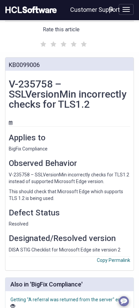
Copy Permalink (113, 260)
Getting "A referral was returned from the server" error (68, 299)
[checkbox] (42, 42)
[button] (111, 8)
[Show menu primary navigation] (126, 9)
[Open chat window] (124, 301)
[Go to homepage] (29, 10)
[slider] (62, 43)
